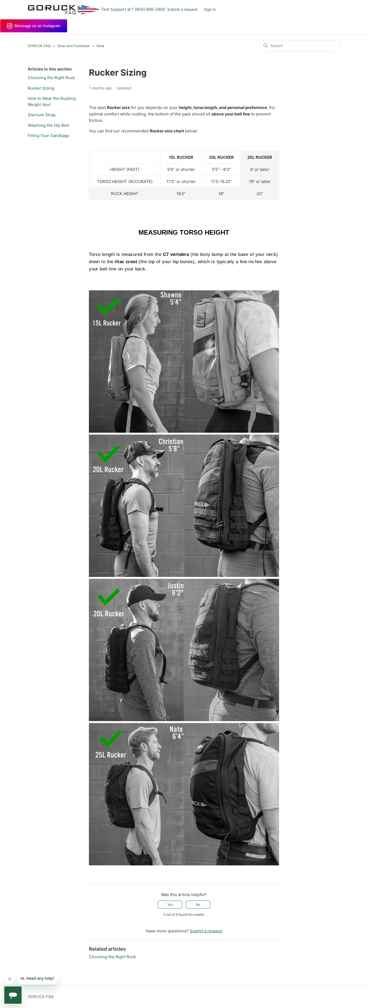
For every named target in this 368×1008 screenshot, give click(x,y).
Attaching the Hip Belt (48, 125)
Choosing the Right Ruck (51, 77)
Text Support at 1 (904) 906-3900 (133, 9)
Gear (100, 46)
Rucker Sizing (41, 88)
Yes (170, 905)
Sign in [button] (210, 9)
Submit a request (182, 9)
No (198, 905)
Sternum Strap (41, 114)
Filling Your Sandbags (48, 135)
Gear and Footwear (73, 46)
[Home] (64, 10)
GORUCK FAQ (39, 46)
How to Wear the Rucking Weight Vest (52, 101)
